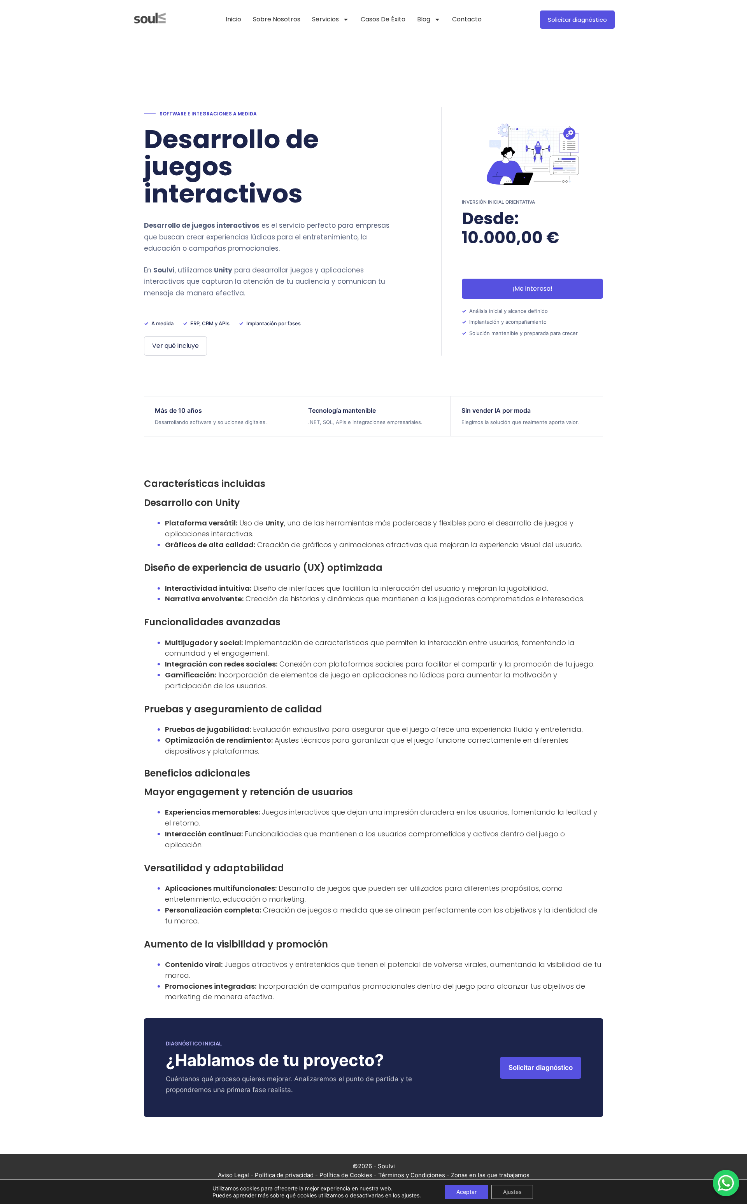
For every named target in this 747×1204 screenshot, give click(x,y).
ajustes (410, 1195)
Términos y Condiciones (411, 1175)
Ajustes (512, 1191)
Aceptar (466, 1191)
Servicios (325, 19)
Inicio (233, 19)
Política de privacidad (284, 1175)
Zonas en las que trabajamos (490, 1175)
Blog (423, 19)
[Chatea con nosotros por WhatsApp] (726, 1183)
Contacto (467, 19)
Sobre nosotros (276, 19)
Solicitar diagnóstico (541, 1067)
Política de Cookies (345, 1175)
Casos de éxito (383, 19)
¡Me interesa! (532, 288)
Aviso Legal (233, 1175)
